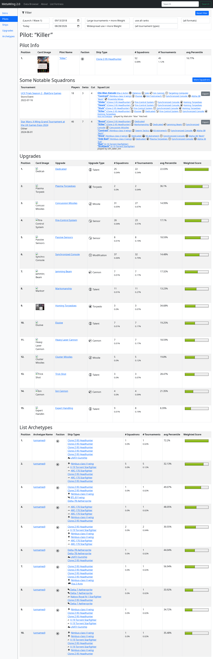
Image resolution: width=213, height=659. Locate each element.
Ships (5, 24)
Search (205, 4)
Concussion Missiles (119, 127)
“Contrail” (104, 96)
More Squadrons (202, 79)
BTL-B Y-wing (78, 497)
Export (205, 93)
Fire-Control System (144, 102)
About (44, 4)
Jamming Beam (174, 124)
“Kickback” (104, 146)
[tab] (115, 13)
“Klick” (102, 135)
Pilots (10, 19)
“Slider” (102, 102)
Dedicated (150, 111)
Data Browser (32, 4)
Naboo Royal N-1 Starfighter (86, 596)
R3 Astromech (160, 130)
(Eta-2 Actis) (123, 93)
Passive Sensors (64, 237)
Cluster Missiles (63, 356)
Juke (147, 93)
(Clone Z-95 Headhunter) (119, 102)
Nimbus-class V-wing (82, 463)
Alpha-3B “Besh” (197, 135)
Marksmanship (141, 124)
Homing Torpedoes (193, 102)
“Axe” (101, 143)
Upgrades (7, 30)
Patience (136, 93)
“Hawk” (102, 105)
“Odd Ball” (104, 138)
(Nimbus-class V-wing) (121, 96)
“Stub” (101, 108)
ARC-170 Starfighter (81, 470)
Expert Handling (64, 408)
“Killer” (63, 58)
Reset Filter (202, 13)
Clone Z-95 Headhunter (109, 59)
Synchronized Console (177, 96)
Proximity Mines (115, 99)
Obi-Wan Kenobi (107, 93)
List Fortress (56, 4)
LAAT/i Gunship (79, 457)
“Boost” (102, 121)
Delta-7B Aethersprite (79, 501)
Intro (5, 13)
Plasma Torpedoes (159, 139)
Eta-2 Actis (77, 583)
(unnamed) (39, 440)
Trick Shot (60, 374)
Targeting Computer (178, 93)
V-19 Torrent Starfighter (83, 467)
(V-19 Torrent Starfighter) (116, 144)
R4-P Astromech (154, 96)
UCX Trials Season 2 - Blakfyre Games (41, 93)
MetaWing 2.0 (11, 4)
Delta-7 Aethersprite (81, 589)
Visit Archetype (105, 116)
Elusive (139, 96)
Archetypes (8, 36)
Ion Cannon (159, 93)
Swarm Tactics (142, 130)
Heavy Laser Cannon (66, 339)
